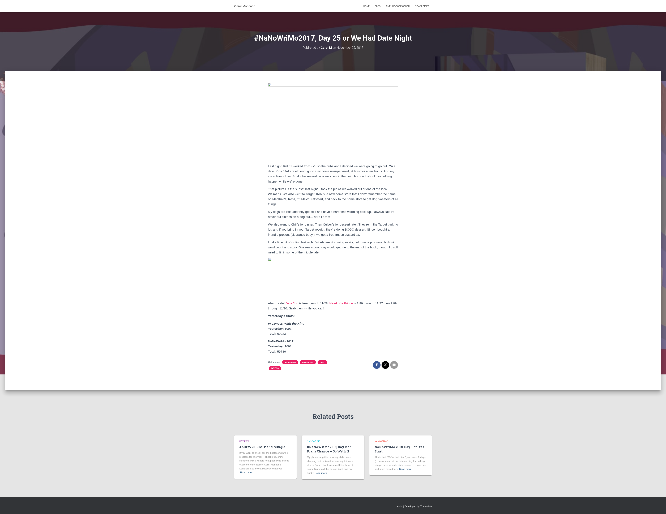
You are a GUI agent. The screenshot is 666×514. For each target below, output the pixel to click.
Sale (322, 362)
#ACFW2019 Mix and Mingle (262, 447)
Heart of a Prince (341, 303)
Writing (275, 368)
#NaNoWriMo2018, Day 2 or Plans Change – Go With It (329, 449)
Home (366, 6)
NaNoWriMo (290, 362)
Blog (378, 6)
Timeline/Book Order (398, 6)
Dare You (291, 303)
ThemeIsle (426, 506)
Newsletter (422, 6)
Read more (246, 472)
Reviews (244, 441)
